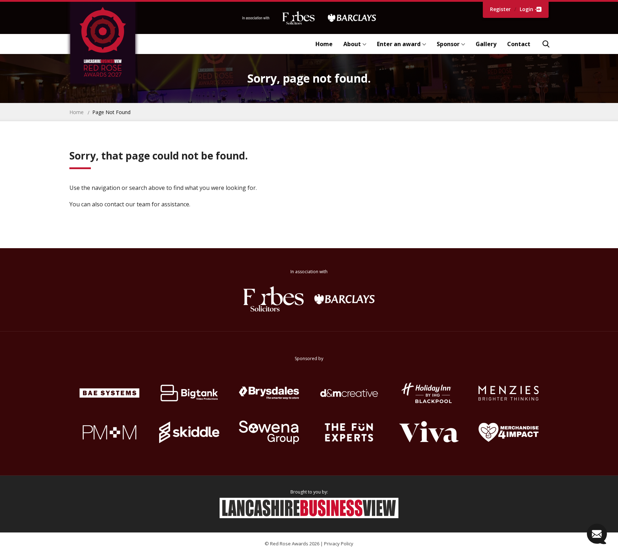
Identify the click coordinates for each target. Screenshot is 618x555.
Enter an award (399, 44)
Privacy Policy (338, 543)
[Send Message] (597, 534)
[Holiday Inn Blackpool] (429, 393)
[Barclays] (344, 299)
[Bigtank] (189, 393)
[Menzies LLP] (509, 393)
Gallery (486, 44)
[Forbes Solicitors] (274, 299)
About (352, 44)
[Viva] (429, 432)
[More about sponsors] (309, 18)
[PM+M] (109, 432)
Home (324, 44)
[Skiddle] (189, 432)
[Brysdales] (269, 393)
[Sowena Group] (269, 432)
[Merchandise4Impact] (509, 432)
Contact (518, 44)
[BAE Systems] (109, 393)
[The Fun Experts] (349, 432)
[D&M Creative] (349, 393)
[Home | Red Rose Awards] (114, 44)
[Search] (546, 44)
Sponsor (448, 44)
